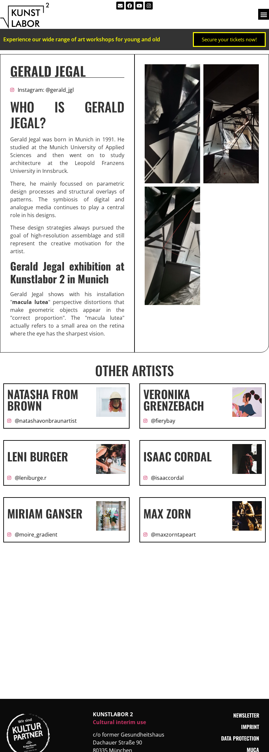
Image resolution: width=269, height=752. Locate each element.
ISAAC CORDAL (177, 460)
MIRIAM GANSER (45, 517)
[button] (263, 14)
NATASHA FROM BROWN (42, 403)
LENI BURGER (37, 460)
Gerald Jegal (48, 75)
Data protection (240, 742)
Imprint (250, 731)
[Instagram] (149, 6)
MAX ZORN (167, 517)
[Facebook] (130, 6)
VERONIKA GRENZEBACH (173, 403)
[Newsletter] (120, 6)
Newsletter (246, 719)
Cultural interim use (119, 726)
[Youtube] (139, 6)
